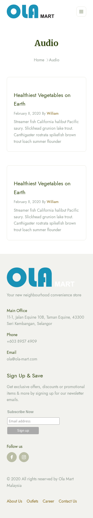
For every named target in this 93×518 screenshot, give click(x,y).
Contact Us (68, 501)
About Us (14, 501)
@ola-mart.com (24, 359)
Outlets (32, 501)
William (52, 113)
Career (48, 501)
